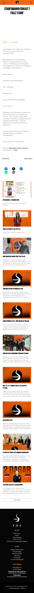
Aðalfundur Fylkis (7, 420)
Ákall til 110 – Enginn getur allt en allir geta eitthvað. (15, 387)
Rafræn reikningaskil (17, 549)
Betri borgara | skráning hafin (11, 200)
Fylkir (15, 150)
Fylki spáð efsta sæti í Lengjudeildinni (13, 485)
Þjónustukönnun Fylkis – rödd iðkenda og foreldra (16, 321)
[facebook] (13, 525)
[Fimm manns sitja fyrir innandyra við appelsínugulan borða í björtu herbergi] (17, 343)
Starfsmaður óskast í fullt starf (18, 148)
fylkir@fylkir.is (17, 567)
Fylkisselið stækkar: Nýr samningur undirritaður (16, 452)
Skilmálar (23, 588)
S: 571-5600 (17, 569)
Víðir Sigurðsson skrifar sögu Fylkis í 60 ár (14, 256)
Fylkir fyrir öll (17, 539)
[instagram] (17, 525)
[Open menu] (31, 2)
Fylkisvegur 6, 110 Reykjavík (17, 573)
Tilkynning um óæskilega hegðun (17, 541)
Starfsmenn (17, 533)
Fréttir (17, 535)
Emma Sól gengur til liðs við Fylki (11, 229)
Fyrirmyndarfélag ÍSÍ (17, 559)
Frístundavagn (17, 551)
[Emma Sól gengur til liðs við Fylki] (17, 218)
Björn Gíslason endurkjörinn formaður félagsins (16, 353)
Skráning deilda (17, 553)
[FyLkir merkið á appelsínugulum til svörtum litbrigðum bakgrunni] (17, 375)
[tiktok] (20, 525)
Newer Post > (28, 158)
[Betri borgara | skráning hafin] (17, 189)
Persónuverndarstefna (14, 588)
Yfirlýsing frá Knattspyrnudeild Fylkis (13, 289)
